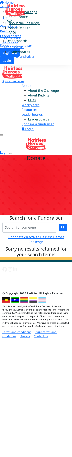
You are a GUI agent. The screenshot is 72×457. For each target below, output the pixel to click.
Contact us (41, 336)
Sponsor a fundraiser (18, 56)
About (7, 18)
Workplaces (11, 37)
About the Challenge (24, 23)
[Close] (10, 153)
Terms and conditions (16, 332)
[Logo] (15, 8)
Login (9, 61)
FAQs (13, 32)
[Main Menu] (1, 134)
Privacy (25, 336)
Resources (10, 42)
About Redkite (19, 28)
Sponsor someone (13, 81)
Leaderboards (13, 47)
